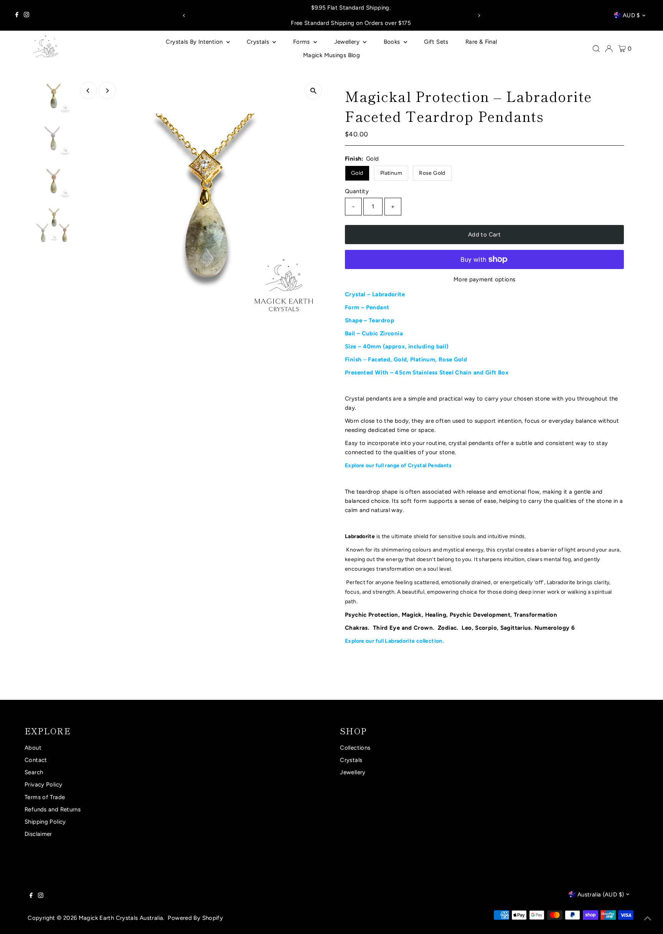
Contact (36, 760)
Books (393, 41)
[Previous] (184, 15)
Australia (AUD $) (600, 894)
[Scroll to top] (647, 918)
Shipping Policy (45, 821)
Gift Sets (436, 41)
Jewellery (347, 41)
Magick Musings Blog (331, 55)
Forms (302, 41)
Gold (357, 173)
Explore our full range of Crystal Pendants (398, 465)
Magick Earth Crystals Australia (121, 917)
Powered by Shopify (195, 917)
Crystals (258, 41)
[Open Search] (596, 48)
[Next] (479, 15)
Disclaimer (38, 834)
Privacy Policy (43, 784)
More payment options (485, 279)
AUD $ (631, 15)
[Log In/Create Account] (608, 48)
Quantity (357, 191)
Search (34, 772)
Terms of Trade (45, 797)
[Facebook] (16, 15)
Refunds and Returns (53, 809)
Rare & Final (481, 41)
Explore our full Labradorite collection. (395, 641)
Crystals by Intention (195, 41)
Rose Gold (432, 173)
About (33, 747)
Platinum (391, 173)
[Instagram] (26, 15)
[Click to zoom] (313, 90)
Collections (355, 747)
